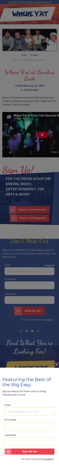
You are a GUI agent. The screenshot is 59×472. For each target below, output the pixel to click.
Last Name (10, 435)
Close (56, 365)
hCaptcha (49, 459)
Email (7, 405)
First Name (10, 419)
